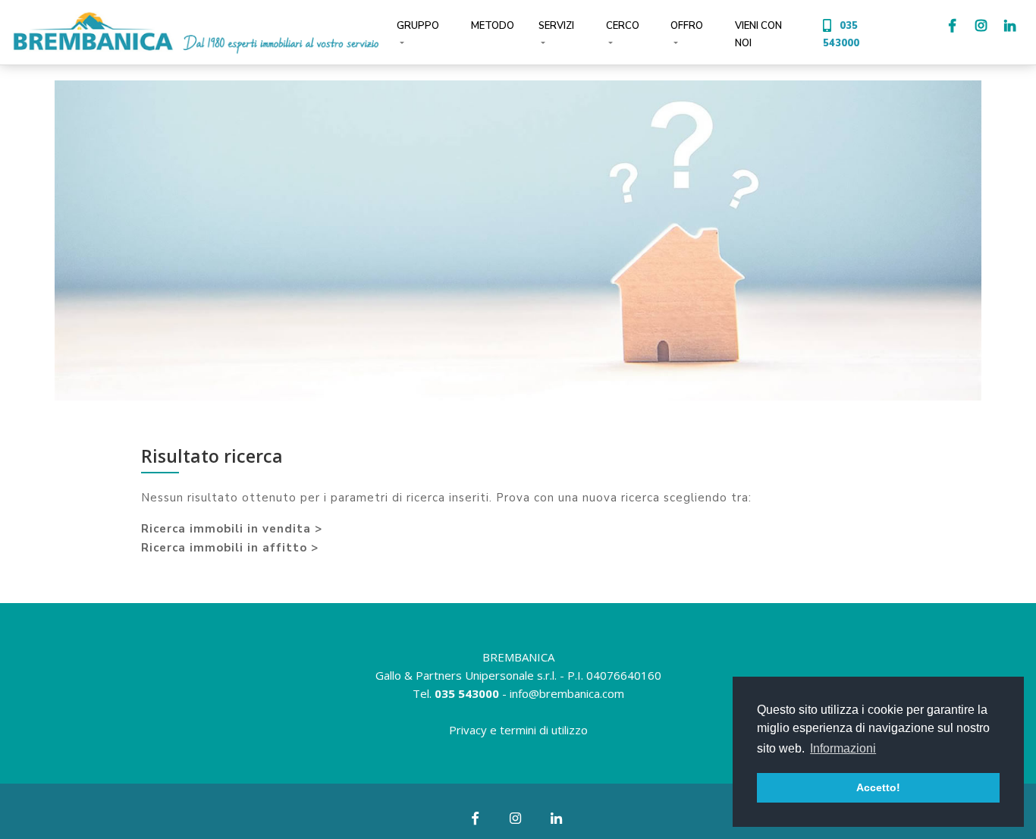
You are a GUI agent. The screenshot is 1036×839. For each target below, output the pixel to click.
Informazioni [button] (843, 748)
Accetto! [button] (878, 787)
